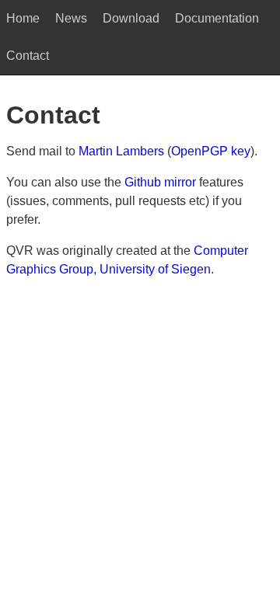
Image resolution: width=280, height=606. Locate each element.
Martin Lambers (121, 151)
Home (23, 18)
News (71, 18)
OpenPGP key (210, 151)
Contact (27, 55)
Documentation (217, 18)
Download (131, 18)
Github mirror (160, 182)
